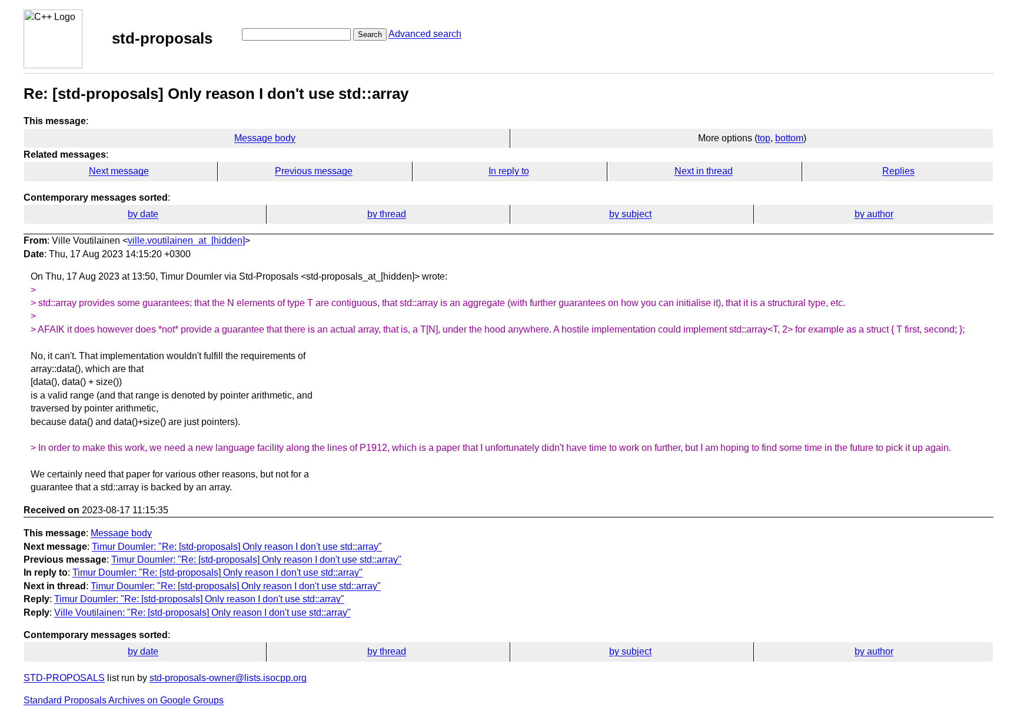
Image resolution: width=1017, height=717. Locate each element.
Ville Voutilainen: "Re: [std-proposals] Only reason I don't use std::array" (202, 613)
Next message (119, 171)
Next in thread (703, 171)
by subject (630, 214)
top (763, 138)
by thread (386, 214)
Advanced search (424, 34)
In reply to (508, 171)
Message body (264, 138)
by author (874, 214)
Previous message (314, 171)
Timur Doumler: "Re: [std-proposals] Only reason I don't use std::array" (237, 547)
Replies (898, 171)
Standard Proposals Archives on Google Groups (124, 700)
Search (370, 34)
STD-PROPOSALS (64, 678)
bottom (789, 138)
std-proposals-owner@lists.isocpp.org (228, 678)
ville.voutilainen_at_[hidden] (186, 240)
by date (143, 214)
